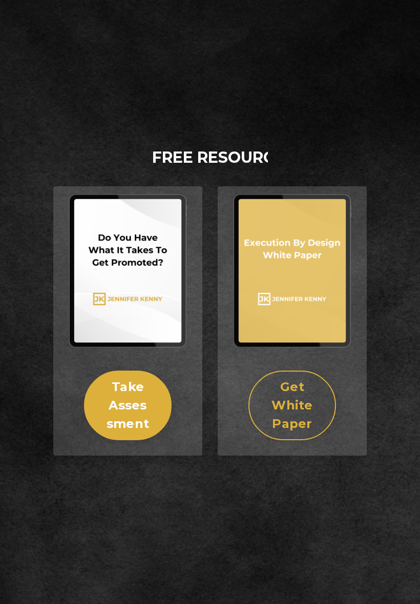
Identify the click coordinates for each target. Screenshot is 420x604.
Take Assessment (128, 405)
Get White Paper (291, 405)
